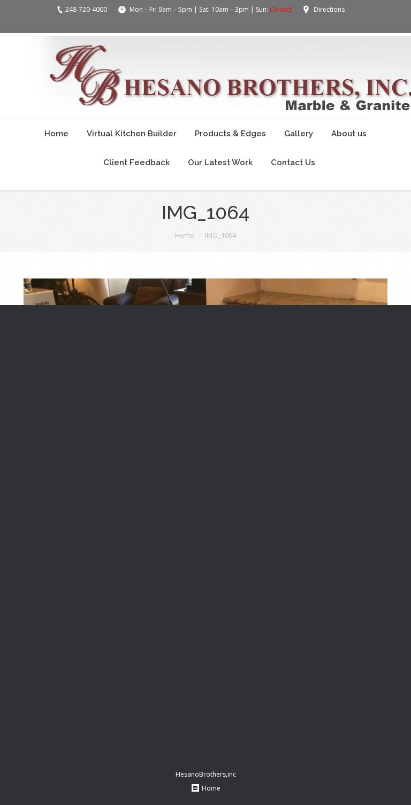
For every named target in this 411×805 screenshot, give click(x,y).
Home (184, 235)
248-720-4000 (86, 9)
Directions (329, 9)
